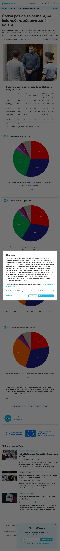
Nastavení (9, 295)
